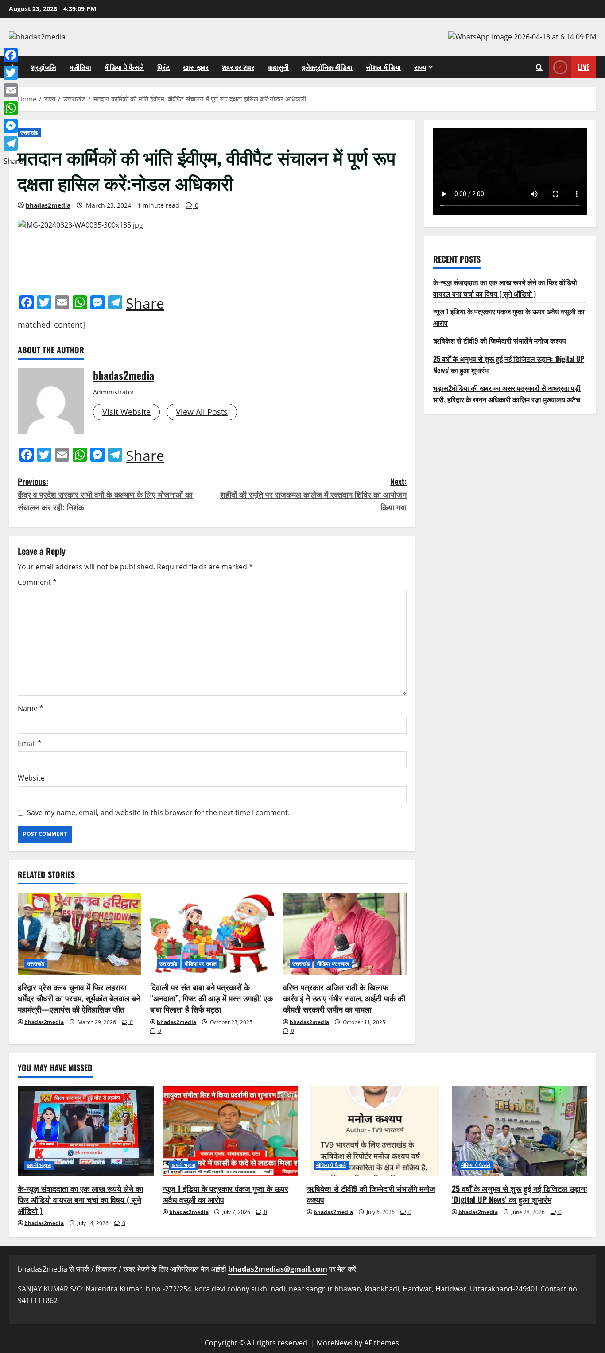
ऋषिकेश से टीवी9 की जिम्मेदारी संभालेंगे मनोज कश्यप (499, 340)
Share (145, 303)
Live (583, 66)
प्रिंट (163, 67)
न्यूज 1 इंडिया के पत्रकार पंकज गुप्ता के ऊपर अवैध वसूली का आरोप (225, 1194)
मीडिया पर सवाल (201, 963)
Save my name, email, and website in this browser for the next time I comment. (158, 812)
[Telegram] (13, 143)
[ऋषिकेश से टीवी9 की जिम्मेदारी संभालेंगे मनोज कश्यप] (375, 1131)
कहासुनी (278, 67)
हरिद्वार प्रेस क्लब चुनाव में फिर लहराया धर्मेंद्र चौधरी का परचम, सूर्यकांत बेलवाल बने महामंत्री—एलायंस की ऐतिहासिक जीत (79, 998)
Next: (313, 494)
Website (31, 778)
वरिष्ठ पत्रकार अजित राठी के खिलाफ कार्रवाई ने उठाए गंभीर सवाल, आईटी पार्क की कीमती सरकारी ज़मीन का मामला (344, 998)
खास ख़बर (196, 67)
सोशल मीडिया (383, 67)
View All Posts (202, 411)
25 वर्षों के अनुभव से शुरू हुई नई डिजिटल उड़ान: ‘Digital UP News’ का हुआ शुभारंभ (519, 1194)
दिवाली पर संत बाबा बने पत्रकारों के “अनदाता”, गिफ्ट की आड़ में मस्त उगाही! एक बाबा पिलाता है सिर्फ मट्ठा (211, 998)
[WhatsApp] (13, 108)
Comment (37, 582)
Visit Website (126, 411)
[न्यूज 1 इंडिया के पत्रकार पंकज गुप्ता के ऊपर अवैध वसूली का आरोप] (231, 1131)
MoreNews (335, 1343)
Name (30, 708)
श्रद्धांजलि (43, 67)
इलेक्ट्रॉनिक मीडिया (327, 67)
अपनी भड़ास (39, 1165)
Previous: (105, 494)
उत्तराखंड (29, 132)
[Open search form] (539, 67)
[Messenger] (13, 126)
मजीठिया (80, 67)
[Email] (13, 90)
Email (30, 743)
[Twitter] (13, 72)
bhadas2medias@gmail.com (277, 1269)
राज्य (420, 67)
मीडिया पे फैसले (124, 67)
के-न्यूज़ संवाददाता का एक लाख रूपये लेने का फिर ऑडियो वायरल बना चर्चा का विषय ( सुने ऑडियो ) (505, 288)
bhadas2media (48, 205)
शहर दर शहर (238, 67)
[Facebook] (13, 55)
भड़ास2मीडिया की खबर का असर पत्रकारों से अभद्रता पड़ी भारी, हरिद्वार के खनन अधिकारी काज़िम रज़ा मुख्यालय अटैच (507, 394)
